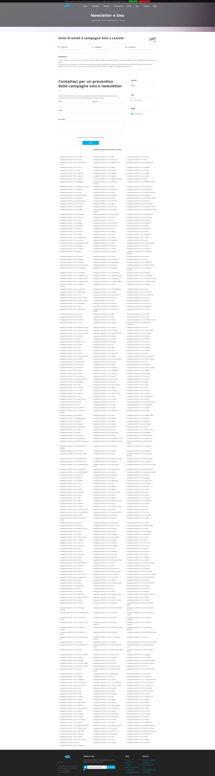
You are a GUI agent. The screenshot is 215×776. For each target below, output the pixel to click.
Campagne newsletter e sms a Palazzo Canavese (107, 501)
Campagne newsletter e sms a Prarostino (139, 543)
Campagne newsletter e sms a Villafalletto (139, 722)
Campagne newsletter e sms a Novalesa (105, 486)
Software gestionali (148, 765)
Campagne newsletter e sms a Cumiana (138, 336)
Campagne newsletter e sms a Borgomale (72, 214)
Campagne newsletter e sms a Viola (137, 737)
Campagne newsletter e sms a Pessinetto (105, 515)
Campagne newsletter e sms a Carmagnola (105, 259)
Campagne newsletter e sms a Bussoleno (139, 234)
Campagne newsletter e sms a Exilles (104, 347)
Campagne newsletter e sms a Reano (138, 554)
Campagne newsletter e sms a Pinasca (138, 523)
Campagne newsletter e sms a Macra (104, 415)
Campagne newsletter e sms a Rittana (71, 560)
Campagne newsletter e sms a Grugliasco (72, 382)
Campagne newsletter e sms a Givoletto (105, 373)
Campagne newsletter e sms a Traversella (139, 688)
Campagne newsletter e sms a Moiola (104, 435)
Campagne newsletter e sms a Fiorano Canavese (74, 356)
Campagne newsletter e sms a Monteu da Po (73, 469)
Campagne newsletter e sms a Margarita (71, 424)
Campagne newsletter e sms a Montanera (139, 461)
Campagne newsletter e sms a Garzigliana (105, 367)
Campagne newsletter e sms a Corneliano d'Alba (74, 330)
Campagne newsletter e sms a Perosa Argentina (74, 512)
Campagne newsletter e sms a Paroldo (138, 503)
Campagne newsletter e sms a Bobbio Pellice (140, 204)
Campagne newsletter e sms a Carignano (71, 259)
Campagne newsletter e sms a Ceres (70, 295)
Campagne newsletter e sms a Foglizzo (104, 356)
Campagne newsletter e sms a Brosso (138, 226)
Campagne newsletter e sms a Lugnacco (138, 407)
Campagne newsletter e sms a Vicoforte (105, 719)
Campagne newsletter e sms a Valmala (138, 702)
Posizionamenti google (149, 770)
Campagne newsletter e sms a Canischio (105, 246)
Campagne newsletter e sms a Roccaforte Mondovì (142, 574)
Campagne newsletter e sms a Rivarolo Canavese (141, 563)
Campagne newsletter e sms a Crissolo (71, 336)
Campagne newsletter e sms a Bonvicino (105, 206)
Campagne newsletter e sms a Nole (103, 483)
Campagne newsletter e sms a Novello (138, 486)
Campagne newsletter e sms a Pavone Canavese (107, 506)
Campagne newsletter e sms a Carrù (137, 259)
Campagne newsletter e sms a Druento (71, 344)
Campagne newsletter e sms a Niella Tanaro (139, 480)
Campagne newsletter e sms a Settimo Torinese (74, 666)
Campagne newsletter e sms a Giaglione (138, 370)
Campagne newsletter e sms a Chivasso (138, 309)
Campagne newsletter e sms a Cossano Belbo (140, 330)
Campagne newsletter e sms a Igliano (138, 382)
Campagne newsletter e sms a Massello (104, 427)
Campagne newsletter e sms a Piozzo (138, 528)
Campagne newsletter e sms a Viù (69, 742)
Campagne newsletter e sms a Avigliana (104, 176)
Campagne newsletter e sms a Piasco (70, 523)
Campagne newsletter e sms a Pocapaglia (139, 531)
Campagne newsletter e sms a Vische (104, 739)
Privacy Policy (74, 766)
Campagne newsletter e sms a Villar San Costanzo (141, 731)
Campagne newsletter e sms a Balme (104, 186)
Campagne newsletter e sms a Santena (71, 649)
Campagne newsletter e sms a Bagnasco (71, 179)
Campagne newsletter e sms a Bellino (104, 198)
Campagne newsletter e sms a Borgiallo (71, 209)
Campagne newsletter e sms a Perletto (104, 509)
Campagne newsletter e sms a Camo (137, 240)
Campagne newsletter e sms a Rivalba (138, 560)
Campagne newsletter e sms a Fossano (71, 359)
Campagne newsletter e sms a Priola (137, 548)
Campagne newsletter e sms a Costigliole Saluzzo (107, 333)
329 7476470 (137, 100)
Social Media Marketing (132, 772)
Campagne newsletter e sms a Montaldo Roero (73, 458)
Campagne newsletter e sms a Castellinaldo (139, 275)
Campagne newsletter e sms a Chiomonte (139, 306)
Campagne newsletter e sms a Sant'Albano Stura (74, 645)
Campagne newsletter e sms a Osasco (71, 495)
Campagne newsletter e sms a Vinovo (104, 737)
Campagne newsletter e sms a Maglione (104, 418)
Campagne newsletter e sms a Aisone (71, 159)
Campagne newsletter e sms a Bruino (104, 228)
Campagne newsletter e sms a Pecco (137, 506)
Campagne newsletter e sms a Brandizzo (139, 220)
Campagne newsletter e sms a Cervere (138, 297)
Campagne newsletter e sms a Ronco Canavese (140, 583)
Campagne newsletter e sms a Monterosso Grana (141, 464)
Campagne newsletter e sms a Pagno (70, 501)
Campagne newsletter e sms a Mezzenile (72, 435)
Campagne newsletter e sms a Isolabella (71, 387)
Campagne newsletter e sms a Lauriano (138, 393)
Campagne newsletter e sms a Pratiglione (105, 545)
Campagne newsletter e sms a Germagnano (106, 370)
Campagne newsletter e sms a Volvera (138, 742)
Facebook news (130, 770)
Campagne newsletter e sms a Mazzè (104, 429)
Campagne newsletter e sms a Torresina (138, 685)
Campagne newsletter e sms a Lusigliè (138, 410)
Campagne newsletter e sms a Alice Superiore (140, 162)
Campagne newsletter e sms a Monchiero (72, 451)
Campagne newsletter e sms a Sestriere (105, 663)
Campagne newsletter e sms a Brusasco (138, 228)
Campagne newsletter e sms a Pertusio (71, 515)
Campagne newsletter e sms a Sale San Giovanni (141, 594)
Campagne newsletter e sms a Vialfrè (137, 716)
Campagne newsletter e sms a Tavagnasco (72, 679)
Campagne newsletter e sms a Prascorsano (72, 545)
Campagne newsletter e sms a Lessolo (138, 399)
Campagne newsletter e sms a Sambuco (138, 600)
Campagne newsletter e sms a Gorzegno (139, 373)
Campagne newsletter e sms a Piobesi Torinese (74, 528)
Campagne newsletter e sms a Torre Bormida (73, 682)
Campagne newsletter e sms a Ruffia (104, 591)
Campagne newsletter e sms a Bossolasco (139, 217)
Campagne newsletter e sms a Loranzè (104, 407)
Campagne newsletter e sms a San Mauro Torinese (108, 627)
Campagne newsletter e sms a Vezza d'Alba (106, 716)
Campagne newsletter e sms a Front (137, 362)
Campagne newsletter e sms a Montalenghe (139, 458)
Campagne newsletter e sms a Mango (138, 418)
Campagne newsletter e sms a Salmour (138, 597)
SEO (143, 767)
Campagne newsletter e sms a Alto (70, 170)
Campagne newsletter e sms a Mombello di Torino (107, 438)
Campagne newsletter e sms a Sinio (137, 666)
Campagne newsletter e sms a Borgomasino (106, 214)
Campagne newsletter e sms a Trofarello (105, 694)
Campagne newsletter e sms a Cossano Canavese (74, 333)
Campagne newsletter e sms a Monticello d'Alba (73, 472)
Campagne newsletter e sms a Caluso (138, 237)
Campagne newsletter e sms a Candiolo (71, 246)
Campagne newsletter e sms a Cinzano (71, 317)
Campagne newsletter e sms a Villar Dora (105, 728)
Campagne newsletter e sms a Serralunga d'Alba (141, 660)
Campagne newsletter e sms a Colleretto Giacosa (74, 327)
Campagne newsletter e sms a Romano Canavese (107, 583)
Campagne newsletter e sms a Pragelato (105, 540)
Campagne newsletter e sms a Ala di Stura (105, 159)
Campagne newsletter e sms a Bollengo (71, 206)
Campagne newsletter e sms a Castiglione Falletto (107, 281)
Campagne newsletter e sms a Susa (103, 676)
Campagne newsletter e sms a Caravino (71, 256)
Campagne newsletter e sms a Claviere (104, 320)
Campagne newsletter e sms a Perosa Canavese (107, 512)
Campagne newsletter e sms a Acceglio (71, 157)
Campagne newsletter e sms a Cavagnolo (139, 284)
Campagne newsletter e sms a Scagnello (71, 657)
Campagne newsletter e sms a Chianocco (105, 303)
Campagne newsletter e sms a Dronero (138, 342)
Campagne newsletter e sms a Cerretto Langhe (73, 297)
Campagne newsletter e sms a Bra (103, 220)
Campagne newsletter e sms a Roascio (71, 568)
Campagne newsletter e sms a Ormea (138, 492)
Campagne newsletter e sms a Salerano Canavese (74, 597)
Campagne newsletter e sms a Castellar (138, 273)
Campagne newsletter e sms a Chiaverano (139, 303)
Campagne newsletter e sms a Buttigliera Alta (73, 237)
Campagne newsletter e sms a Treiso (104, 691)
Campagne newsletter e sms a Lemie (104, 396)
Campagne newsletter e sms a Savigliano (138, 654)
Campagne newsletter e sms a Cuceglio (104, 336)
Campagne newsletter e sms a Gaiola (104, 364)
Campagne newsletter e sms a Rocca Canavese (107, 571)
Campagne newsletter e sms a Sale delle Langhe (107, 594)
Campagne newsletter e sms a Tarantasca (139, 676)
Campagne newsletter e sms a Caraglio (104, 251)
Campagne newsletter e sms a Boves (70, 220)
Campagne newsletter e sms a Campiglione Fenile (74, 243)
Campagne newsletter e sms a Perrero (138, 512)
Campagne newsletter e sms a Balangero (72, 181)
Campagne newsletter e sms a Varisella (138, 705)
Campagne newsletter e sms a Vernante (138, 711)
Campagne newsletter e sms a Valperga (71, 705)
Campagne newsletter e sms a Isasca (138, 385)
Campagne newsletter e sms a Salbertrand (72, 594)
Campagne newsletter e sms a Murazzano (105, 475)
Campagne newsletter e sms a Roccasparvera (73, 577)
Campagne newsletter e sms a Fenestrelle (105, 353)
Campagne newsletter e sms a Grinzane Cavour (73, 379)
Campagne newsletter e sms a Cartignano (72, 262)
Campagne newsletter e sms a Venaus (71, 711)
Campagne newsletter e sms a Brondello (71, 226)
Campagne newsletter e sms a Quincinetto (72, 554)
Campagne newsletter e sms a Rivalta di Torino (73, 563)
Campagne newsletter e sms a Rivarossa (71, 565)
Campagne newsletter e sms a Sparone (71, 674)
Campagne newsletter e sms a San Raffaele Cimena (142, 632)
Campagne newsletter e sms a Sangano (104, 642)
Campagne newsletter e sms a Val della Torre (140, 696)
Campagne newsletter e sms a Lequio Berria (140, 396)
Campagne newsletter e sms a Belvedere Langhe (141, 198)
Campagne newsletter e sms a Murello (138, 475)
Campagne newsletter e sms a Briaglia (71, 223)
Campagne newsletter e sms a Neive (104, 478)
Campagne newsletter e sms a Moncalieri (105, 446)
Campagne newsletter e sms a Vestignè (71, 716)
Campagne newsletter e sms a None (70, 486)
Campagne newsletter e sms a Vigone (104, 722)
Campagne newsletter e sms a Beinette (71, 198)
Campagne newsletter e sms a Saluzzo (71, 600)
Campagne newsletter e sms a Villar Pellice (72, 731)
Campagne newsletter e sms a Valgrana (138, 699)
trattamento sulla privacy (97, 137)
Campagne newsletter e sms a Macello (71, 415)
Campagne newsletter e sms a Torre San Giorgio (107, 685)
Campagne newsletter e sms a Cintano (138, 314)
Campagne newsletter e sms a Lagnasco (71, 393)
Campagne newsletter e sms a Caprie (70, 251)
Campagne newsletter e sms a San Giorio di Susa (74, 622)
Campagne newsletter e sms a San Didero (105, 612)
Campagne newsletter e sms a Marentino (139, 421)
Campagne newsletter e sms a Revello (71, 557)
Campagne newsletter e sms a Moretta (104, 472)
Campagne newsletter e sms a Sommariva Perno (141, 669)
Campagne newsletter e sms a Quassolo (138, 551)
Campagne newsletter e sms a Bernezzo (71, 204)
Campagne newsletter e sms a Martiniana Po (73, 427)
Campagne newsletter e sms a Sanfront (71, 642)
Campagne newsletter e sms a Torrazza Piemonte (141, 679)
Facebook (128, 765)
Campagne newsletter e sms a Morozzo (71, 475)
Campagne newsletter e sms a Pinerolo (71, 525)
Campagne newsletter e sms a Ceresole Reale (140, 295)
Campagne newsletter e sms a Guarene (104, 382)
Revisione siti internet (132, 767)
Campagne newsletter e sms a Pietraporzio (106, 523)
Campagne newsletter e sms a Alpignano (138, 167)
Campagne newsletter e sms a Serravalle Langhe (74, 663)
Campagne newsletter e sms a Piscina (71, 531)
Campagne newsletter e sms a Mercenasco (105, 432)
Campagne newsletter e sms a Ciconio (71, 314)
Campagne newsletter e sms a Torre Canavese (107, 682)
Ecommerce (129, 762)
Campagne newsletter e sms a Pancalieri (71, 503)
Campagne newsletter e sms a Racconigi (105, 554)
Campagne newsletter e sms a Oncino (138, 489)
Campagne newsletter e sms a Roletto (71, 583)
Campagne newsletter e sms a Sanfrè (138, 637)
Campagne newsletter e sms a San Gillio (104, 617)
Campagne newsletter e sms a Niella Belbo (105, 480)
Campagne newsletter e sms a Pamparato (139, 501)
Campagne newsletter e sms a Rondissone (72, 586)
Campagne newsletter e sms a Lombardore (139, 405)
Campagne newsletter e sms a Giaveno (71, 373)
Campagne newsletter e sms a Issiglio (104, 387)
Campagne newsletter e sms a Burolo (138, 231)
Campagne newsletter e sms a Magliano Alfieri (140, 415)
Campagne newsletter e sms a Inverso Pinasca (106, 385)
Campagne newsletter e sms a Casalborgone (106, 262)
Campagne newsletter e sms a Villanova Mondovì (141, 725)
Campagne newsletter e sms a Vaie (103, 696)
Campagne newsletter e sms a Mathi (137, 427)
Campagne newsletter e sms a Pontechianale (106, 537)
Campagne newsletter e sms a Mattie (70, 429)
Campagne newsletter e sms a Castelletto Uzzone (107, 275)
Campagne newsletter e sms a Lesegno (104, 399)
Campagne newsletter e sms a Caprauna (138, 248)
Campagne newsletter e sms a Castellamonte (106, 273)
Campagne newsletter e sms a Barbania (71, 189)
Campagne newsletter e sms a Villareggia (105, 734)
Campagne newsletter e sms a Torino (104, 679)
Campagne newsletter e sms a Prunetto (71, 551)
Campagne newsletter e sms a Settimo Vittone (106, 666)
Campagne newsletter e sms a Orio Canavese (106, 492)
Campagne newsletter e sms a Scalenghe (105, 657)
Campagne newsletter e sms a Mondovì (104, 451)
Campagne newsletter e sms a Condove (104, 327)
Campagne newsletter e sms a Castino (104, 284)
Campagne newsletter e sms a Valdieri (71, 699)
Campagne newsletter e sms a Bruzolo (71, 231)
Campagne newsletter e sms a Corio (137, 327)
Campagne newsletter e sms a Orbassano (72, 492)
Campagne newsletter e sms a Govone (104, 376)
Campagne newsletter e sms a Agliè (103, 157)
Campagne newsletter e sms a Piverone (104, 531)
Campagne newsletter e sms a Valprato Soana (106, 705)
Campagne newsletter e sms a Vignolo (71, 722)
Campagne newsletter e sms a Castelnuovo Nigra (74, 281)
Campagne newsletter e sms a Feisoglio (138, 350)
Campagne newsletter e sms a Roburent (71, 571)
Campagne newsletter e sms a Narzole (71, 478)
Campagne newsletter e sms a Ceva (103, 300)
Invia (91, 143)
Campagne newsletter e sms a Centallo (104, 292)
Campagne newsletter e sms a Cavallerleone (72, 289)
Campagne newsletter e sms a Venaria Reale (106, 708)
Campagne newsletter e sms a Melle (70, 432)
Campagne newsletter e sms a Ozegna (104, 498)
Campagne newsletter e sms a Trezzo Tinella (140, 691)
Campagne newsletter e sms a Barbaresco (105, 189)
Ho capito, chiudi (133, 1)
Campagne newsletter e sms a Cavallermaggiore (107, 289)
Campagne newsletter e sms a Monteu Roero (106, 469)
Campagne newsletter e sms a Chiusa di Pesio (73, 309)
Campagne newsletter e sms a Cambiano (71, 240)
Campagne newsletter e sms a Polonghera (105, 534)
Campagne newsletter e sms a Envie (70, 347)
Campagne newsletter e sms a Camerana (105, 240)
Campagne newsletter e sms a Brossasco (105, 226)
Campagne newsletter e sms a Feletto (71, 353)
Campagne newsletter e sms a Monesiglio (139, 451)
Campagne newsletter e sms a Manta (70, 421)
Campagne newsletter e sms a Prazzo (138, 545)
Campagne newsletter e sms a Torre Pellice (72, 685)
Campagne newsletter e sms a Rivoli (103, 565)
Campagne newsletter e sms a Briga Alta (138, 223)
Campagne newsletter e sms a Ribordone (105, 557)
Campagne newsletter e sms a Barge (70, 192)
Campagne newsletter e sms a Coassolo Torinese (141, 320)
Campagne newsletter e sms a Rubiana (138, 588)
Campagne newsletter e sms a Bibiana (104, 204)
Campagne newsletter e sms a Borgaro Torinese (141, 206)
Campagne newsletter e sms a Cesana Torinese (73, 300)
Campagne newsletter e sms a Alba (137, 159)
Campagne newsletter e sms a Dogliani (104, 342)
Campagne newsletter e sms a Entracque (139, 344)
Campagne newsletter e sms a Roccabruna (105, 574)
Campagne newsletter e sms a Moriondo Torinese (141, 472)
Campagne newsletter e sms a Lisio (70, 405)
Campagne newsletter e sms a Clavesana (71, 320)
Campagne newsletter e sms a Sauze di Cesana (73, 654)
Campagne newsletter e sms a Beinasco (138, 195)
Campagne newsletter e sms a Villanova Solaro (73, 728)
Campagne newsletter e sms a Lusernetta (105, 410)
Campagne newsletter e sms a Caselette (105, 265)
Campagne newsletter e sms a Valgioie (104, 699)
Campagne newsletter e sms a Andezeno (105, 170)
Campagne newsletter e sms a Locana (104, 405)
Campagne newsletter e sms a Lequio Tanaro (73, 399)
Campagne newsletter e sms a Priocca (104, 548)
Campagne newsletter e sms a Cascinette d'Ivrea (74, 265)
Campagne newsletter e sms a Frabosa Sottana (140, 359)
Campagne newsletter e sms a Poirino (71, 534)
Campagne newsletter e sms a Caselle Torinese (141, 265)
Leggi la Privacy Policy (144, 1)
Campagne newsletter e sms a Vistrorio (138, 739)
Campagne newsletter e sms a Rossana (138, 586)
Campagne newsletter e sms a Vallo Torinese (73, 702)
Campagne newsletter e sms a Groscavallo (105, 379)
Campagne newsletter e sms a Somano (71, 669)
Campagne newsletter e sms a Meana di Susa (140, 429)
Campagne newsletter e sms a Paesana (138, 498)
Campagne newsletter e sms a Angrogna (71, 173)
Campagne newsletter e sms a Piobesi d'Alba (140, 525)
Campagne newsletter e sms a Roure (104, 588)
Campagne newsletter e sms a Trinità (70, 694)
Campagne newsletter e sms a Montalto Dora (73, 461)
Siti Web (128, 760)
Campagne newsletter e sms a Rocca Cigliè (139, 571)
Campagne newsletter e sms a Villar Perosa (106, 731)
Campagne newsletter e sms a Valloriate (105, 702)
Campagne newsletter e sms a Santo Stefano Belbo (108, 649)
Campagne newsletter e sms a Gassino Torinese (141, 367)
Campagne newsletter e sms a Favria (104, 350)
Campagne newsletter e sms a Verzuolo (138, 714)
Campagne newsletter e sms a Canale (104, 243)
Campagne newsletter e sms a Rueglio (71, 591)
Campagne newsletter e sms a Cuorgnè (104, 339)
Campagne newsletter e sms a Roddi (70, 580)
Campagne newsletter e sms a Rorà (103, 586)
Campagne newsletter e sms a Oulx (70, 498)
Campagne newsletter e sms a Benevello (105, 201)
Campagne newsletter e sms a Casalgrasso (139, 262)
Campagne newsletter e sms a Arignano (71, 176)
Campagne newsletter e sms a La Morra (138, 390)
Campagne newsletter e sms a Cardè (104, 256)
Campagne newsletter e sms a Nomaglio (138, 483)
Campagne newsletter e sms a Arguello (138, 173)
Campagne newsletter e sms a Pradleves (72, 540)
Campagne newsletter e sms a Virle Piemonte (73, 739)
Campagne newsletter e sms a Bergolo (138, 201)
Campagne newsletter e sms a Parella (104, 503)
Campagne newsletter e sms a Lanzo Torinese (106, 393)
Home (104, 20)
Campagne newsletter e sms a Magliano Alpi (72, 418)
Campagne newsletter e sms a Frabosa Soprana (107, 359)
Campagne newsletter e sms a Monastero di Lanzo (74, 441)
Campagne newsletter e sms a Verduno (104, 711)
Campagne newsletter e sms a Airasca (138, 157)
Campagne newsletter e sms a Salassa (138, 591)
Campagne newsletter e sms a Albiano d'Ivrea (106, 162)
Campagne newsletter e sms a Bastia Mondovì (73, 195)
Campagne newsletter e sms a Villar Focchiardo (140, 728)
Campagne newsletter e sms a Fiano (137, 353)
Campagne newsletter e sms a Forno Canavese (140, 356)
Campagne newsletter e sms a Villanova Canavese (107, 725)
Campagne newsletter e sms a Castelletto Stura (73, 275)
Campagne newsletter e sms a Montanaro (105, 461)
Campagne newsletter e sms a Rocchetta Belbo (140, 577)
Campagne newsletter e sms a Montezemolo (140, 469)
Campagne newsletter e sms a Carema (138, 256)
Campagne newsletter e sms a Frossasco (72, 364)
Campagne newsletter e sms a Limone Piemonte (141, 402)
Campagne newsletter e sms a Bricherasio (105, 223)
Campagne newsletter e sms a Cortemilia (105, 330)
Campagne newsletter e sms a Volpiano (104, 742)
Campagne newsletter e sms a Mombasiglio (72, 438)
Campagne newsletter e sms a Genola (71, 370)
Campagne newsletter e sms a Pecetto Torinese (74, 509)
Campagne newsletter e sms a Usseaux (138, 694)
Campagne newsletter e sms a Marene (104, 421)
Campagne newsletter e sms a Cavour (138, 289)
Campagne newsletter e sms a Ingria (70, 385)
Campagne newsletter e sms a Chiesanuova (106, 306)
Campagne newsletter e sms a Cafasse (104, 237)
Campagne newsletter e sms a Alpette (104, 167)
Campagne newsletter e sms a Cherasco (138, 300)
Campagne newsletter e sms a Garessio (71, 367)
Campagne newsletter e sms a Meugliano (139, 432)
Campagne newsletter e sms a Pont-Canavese (73, 537)
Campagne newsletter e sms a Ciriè (103, 317)
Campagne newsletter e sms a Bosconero (72, 217)
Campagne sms (146, 762)
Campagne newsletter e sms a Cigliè (103, 314)
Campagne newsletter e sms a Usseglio (71, 696)
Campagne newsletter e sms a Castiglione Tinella (141, 281)
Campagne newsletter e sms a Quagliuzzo (105, 551)
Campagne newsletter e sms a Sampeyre (105, 603)
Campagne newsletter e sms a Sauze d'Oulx (106, 654)
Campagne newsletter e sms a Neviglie (138, 478)
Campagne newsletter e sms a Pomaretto (139, 534)
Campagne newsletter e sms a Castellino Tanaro (74, 278)
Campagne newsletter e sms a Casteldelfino (72, 273)
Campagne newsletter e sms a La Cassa (71, 390)
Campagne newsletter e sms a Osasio (104, 495)
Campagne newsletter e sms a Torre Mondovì (140, 682)
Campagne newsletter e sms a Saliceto (104, 597)
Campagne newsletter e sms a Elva (103, 344)
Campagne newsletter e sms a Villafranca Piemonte (74, 725)
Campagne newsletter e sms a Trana (70, 688)
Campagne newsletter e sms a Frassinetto (72, 362)
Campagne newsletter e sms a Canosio (138, 246)
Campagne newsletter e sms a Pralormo (71, 543)
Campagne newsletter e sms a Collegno (104, 322)
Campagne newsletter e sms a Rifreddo (138, 557)
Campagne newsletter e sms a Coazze (71, 322)
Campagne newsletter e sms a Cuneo (70, 339)
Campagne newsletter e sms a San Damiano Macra (74, 612)
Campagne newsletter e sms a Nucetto (71, 489)
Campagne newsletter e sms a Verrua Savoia (106, 714)
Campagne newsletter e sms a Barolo (104, 192)
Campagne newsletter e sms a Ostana (138, 495)
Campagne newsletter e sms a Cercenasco (139, 292)
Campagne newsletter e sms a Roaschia (138, 565)
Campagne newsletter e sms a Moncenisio (139, 446)
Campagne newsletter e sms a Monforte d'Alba (73, 454)
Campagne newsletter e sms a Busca (104, 234)
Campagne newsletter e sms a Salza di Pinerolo (107, 600)
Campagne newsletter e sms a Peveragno (139, 515)
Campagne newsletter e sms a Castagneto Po (73, 268)
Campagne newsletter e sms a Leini (70, 396)
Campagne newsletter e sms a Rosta (70, 588)
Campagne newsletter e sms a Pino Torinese (106, 525)
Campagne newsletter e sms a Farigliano (138, 347)
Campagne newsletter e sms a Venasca (138, 708)
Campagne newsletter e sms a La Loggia (105, 390)
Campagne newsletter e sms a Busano (71, 234)
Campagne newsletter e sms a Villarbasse (72, 734)
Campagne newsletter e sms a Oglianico (104, 489)
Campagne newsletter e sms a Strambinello (105, 674)
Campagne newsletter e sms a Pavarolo (71, 506)
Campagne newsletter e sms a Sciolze (104, 660)
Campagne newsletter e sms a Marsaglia (138, 424)
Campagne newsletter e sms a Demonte (138, 339)
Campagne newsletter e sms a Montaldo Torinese (107, 458)
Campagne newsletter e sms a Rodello (138, 580)
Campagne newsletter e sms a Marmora (105, 424)
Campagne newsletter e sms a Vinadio (71, 737)
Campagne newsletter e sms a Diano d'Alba (72, 342)
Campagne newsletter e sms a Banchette (139, 186)
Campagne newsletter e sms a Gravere (138, 376)
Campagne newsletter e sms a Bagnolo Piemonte (107, 179)
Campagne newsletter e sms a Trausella (105, 688)
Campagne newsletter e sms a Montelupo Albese (74, 464)
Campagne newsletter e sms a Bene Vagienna (73, 201)
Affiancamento (146, 772)
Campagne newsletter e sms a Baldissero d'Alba (141, 181)
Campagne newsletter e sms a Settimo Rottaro (140, 663)
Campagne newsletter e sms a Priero (70, 548)
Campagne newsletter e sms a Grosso (138, 379)
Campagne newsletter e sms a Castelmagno (106, 278)
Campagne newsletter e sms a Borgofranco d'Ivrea (141, 209)
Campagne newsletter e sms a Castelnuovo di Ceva (142, 278)
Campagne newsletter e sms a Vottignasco (72, 745)
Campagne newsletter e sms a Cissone (138, 317)
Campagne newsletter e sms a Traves (71, 691)
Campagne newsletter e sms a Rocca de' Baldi (73, 574)
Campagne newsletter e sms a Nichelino (71, 480)
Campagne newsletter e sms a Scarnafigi (71, 660)
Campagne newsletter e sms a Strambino (139, 674)
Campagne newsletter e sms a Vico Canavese (73, 719)
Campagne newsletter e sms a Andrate (138, 170)
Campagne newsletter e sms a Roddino (104, 580)
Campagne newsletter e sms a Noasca (71, 483)
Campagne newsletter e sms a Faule (70, 350)
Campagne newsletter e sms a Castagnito (105, 268)
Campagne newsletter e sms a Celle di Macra (73, 292)
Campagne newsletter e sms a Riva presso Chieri (107, 560)
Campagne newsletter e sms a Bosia (103, 217)
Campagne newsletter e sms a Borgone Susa (140, 214)
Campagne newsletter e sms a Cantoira (104, 248)
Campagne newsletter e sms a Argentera (105, 173)
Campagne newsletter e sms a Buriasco (104, 231)
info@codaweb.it (138, 114)
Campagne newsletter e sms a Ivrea (137, 387)
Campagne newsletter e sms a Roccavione (105, 577)
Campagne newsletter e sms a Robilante (138, 568)
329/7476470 (73, 768)
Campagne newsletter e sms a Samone (71, 603)
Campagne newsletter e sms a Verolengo (72, 714)
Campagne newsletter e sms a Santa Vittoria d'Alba (141, 642)
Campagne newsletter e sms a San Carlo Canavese (108, 608)
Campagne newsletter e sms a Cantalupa (71, 248)
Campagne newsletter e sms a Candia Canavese (141, 243)
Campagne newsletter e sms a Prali (137, 540)
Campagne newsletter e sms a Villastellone (139, 734)
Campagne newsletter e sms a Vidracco (138, 719)
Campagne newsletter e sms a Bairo (137, 179)
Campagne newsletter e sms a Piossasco (105, 528)
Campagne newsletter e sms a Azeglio (138, 176)
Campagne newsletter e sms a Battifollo (104, 195)
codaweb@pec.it (66, 772)
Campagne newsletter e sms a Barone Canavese (141, 192)
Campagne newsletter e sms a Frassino (104, 362)
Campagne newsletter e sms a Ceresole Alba (106, 295)
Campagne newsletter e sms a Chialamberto (72, 303)
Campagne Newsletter (148, 760)
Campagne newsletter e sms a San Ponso (105, 632)
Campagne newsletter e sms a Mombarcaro (139, 435)
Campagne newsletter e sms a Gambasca (139, 364)
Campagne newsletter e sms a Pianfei (138, 518)
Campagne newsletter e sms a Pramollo (104, 543)
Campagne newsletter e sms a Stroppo (71, 676)
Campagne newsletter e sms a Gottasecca (72, 376)
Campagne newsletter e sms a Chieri (70, 306)
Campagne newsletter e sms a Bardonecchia (140, 189)
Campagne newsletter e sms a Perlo (137, 509)
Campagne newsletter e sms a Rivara (104, 563)
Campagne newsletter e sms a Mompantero (139, 438)
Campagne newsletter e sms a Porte (137, 537)
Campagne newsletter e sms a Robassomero (106, 568)
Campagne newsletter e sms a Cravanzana (139, 333)
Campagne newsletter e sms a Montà (104, 454)
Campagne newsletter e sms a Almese (71, 167)
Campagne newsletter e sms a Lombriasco (72, 407)
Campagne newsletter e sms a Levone (104, 402)
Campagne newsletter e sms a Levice (70, 402)
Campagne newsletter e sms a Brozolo (71, 228)
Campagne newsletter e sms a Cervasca (105, 297)
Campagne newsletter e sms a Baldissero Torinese (74, 186)
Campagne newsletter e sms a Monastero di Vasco (108, 441)
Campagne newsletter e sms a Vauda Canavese (73, 708)
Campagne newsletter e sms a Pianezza (104, 518)
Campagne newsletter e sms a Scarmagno (139, 657)
